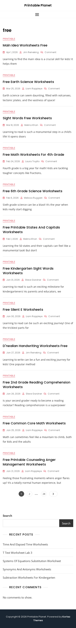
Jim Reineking (31, 52)
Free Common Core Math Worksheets (34, 423)
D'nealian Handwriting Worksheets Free (35, 345)
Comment (50, 52)
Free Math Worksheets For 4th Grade (33, 154)
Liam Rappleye (34, 88)
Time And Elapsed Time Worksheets (25, 544)
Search (7, 515)
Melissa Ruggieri (33, 197)
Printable (9, 38)
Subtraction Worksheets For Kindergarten (29, 577)
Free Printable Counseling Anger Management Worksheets (29, 462)
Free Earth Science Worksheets (28, 81)
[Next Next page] (53, 494)
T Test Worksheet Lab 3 (17, 552)
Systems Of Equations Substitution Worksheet (32, 561)
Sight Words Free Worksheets (27, 118)
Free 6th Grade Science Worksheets (32, 191)
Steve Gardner (33, 279)
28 (44, 494)
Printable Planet (38, 5)
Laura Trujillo (32, 161)
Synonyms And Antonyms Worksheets (27, 569)
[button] (38, 14)
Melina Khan (31, 125)
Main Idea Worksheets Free (25, 45)
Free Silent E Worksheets (23, 309)
